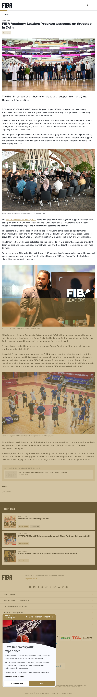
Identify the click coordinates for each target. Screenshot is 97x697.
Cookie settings (66, 693)
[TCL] (76, 638)
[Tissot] (87, 638)
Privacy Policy (29, 693)
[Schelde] (60, 666)
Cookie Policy (55, 693)
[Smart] (65, 638)
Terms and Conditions (42, 693)
